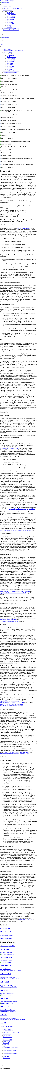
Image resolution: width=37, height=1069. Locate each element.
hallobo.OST (10, 19)
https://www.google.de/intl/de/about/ (10, 448)
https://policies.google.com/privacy (9, 701)
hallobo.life (10, 22)
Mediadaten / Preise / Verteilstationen (13, 8)
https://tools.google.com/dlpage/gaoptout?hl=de (22, 509)
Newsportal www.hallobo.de (11, 28)
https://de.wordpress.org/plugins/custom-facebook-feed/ (15, 591)
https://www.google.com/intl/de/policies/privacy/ (17, 752)
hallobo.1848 (10, 23)
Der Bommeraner (11, 14)
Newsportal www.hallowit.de (11, 30)
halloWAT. (10, 20)
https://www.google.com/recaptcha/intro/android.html (14, 753)
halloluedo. (6, 1044)
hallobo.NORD (11, 17)
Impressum (6, 1056)
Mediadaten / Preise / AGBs (11, 1032)
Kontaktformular (7, 10)
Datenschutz (6, 1058)
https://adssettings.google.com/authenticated (12, 702)
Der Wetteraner (11, 16)
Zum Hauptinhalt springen (7, 0)
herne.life (9, 27)
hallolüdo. (9, 25)
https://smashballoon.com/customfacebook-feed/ (13, 593)
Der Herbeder (10, 13)
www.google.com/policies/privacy (9, 621)
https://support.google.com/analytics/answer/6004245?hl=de (16, 530)
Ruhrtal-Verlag (7, 6)
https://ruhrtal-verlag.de (23, 228)
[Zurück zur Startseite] (4, 2)
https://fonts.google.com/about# (8, 619)
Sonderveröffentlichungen (10, 1047)
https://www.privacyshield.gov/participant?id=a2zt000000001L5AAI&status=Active (11, 704)
